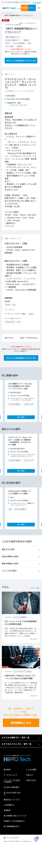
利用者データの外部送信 (13, 821)
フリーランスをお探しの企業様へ (12, 781)
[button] (7, 400)
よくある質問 (31, 769)
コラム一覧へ (35, 588)
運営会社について (10, 799)
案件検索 (7, 769)
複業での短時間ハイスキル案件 (13, 37)
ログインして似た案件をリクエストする (21, 61)
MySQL (31, 314)
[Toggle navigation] (39, 8)
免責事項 (7, 810)
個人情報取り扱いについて (14, 816)
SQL (14, 304)
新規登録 (25, 8)
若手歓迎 (19, 46)
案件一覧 (9, 13)
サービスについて (10, 775)
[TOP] (12, 8)
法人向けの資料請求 (11, 787)
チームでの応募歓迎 (19, 43)
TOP (3, 13)
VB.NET (8, 304)
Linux (18, 322)
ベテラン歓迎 (9, 46)
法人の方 (38, 3)
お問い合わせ (31, 780)
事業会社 (26, 40)
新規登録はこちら (21, 722)
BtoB (29, 43)
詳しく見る (21, 417)
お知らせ (29, 775)
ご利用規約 (8, 805)
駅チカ (8, 43)
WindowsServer (10, 322)
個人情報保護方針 (10, 826)
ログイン (32, 8)
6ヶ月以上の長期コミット (13, 40)
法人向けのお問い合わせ (12, 793)
